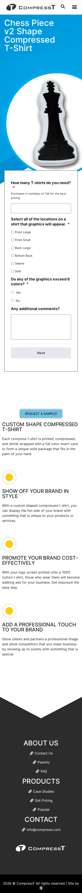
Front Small (22, 240)
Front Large (23, 232)
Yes (18, 292)
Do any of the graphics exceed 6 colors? (40, 281)
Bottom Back (24, 255)
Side (18, 271)
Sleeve (19, 263)
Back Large (23, 248)
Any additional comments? (35, 308)
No (18, 300)
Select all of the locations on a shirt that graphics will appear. (40, 221)
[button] (74, 7)
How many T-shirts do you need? (41, 185)
